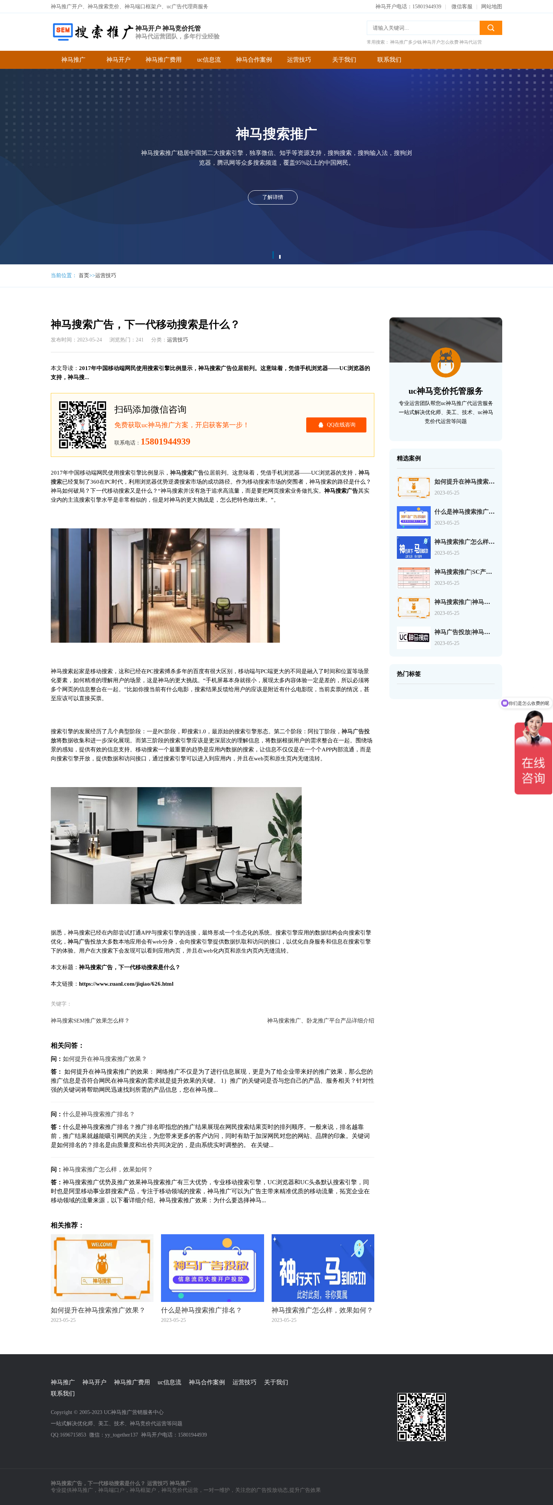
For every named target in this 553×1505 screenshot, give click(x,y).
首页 (84, 275)
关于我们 (344, 59)
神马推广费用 (164, 59)
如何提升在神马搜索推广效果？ (105, 1059)
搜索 (491, 28)
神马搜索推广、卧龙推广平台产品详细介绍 (320, 1021)
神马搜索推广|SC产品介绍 (469, 572)
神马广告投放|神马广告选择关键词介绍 (486, 632)
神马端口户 (111, 1490)
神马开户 (118, 59)
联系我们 (389, 59)
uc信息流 (209, 59)
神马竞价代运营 (179, 1490)
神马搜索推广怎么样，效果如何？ (108, 1169)
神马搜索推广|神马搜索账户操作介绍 (483, 602)
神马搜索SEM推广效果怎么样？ (90, 1021)
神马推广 (73, 59)
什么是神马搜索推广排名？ (99, 1114)
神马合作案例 (254, 59)
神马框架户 (143, 1490)
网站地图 (491, 6)
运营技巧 (299, 59)
